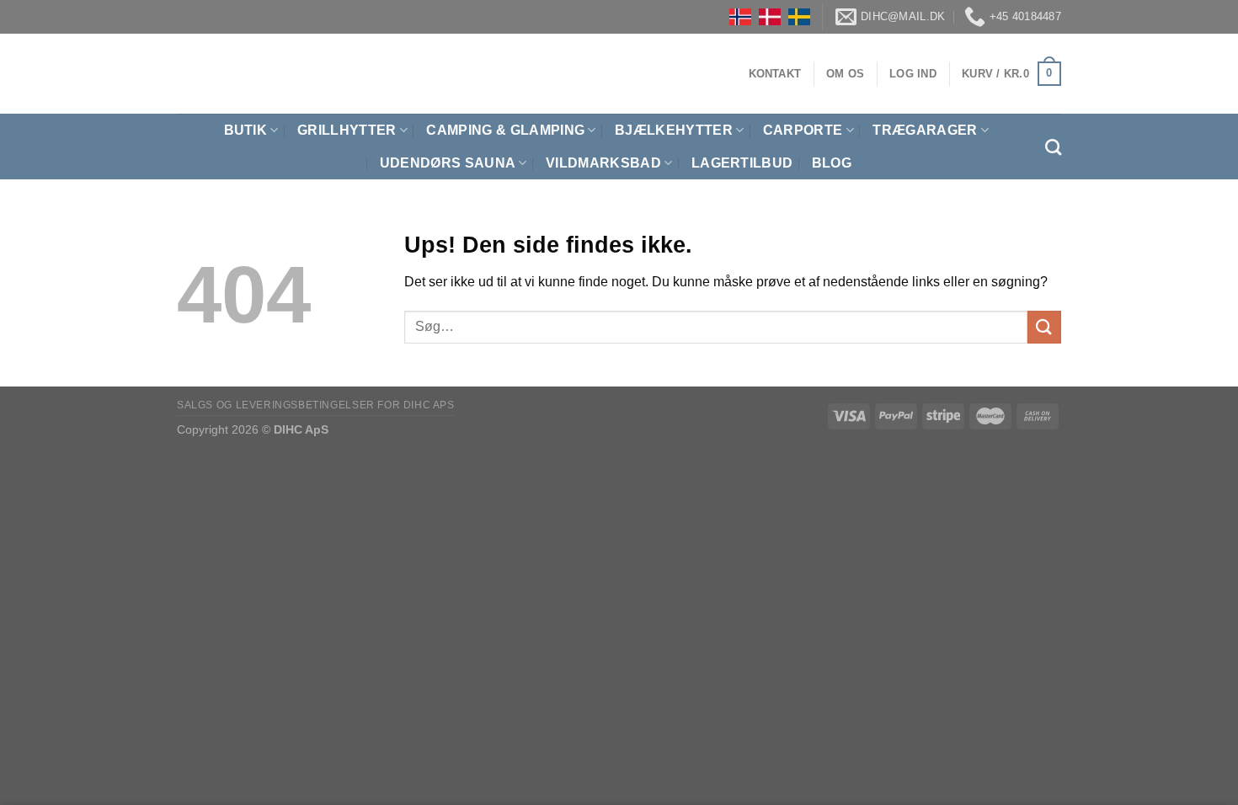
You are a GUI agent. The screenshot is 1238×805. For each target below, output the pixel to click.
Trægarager (924, 130)
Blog (831, 163)
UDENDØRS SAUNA (447, 163)
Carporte (803, 130)
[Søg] (1053, 147)
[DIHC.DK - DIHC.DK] (198, 73)
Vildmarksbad (603, 163)
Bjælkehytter (674, 130)
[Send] (1044, 327)
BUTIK (246, 130)
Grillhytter (347, 130)
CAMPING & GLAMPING (505, 130)
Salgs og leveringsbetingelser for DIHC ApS (316, 405)
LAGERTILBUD (742, 163)
